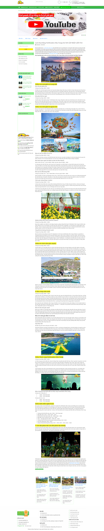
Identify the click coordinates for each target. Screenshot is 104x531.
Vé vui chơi (41, 7)
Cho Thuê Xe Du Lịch (74, 514)
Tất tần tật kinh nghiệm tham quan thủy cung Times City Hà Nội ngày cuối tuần (27, 78)
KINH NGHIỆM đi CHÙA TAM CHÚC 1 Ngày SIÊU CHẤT (27, 87)
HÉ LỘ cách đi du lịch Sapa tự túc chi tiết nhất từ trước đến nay (54, 490)
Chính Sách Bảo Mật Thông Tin (76, 521)
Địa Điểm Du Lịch (73, 515)
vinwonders (41, 469)
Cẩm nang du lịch (66, 7)
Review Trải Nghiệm (23, 60)
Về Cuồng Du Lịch (74, 527)
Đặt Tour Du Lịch (73, 510)
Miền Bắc (20, 38)
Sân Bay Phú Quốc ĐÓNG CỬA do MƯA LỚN (80, 484)
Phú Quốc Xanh (28, 525)
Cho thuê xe (49, 7)
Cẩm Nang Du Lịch (74, 517)
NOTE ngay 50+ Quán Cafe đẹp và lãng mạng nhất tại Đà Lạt (67, 487)
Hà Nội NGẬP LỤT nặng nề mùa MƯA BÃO (80, 492)
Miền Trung (27, 38)
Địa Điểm (57, 7)
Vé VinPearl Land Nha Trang (27, 97)
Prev (19, 24)
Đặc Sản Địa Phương (23, 56)
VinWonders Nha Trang (48, 47)
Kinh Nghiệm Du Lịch (23, 58)
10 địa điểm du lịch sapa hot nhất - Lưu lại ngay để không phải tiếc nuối (41, 485)
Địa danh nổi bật (43, 38)
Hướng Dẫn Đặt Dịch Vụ (75, 525)
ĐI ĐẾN (26, 49)
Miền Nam (35, 38)
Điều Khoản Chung (74, 523)
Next (84, 24)
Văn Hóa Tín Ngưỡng (23, 63)
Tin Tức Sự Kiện (22, 62)
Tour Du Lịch (33, 7)
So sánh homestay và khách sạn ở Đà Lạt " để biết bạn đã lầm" (54, 494)
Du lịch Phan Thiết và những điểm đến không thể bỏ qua (41, 491)
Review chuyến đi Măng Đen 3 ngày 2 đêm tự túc (27, 83)
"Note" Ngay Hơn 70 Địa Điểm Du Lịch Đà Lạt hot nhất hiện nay (54, 485)
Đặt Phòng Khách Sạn (74, 512)
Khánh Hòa (30, 10)
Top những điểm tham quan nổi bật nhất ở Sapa (41, 496)
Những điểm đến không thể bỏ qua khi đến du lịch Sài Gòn (41, 500)
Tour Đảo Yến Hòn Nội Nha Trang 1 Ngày (27, 104)
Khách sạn (25, 7)
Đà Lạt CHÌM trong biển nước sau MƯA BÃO (80, 488)
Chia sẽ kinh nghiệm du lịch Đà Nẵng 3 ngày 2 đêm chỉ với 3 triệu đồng (55, 499)
